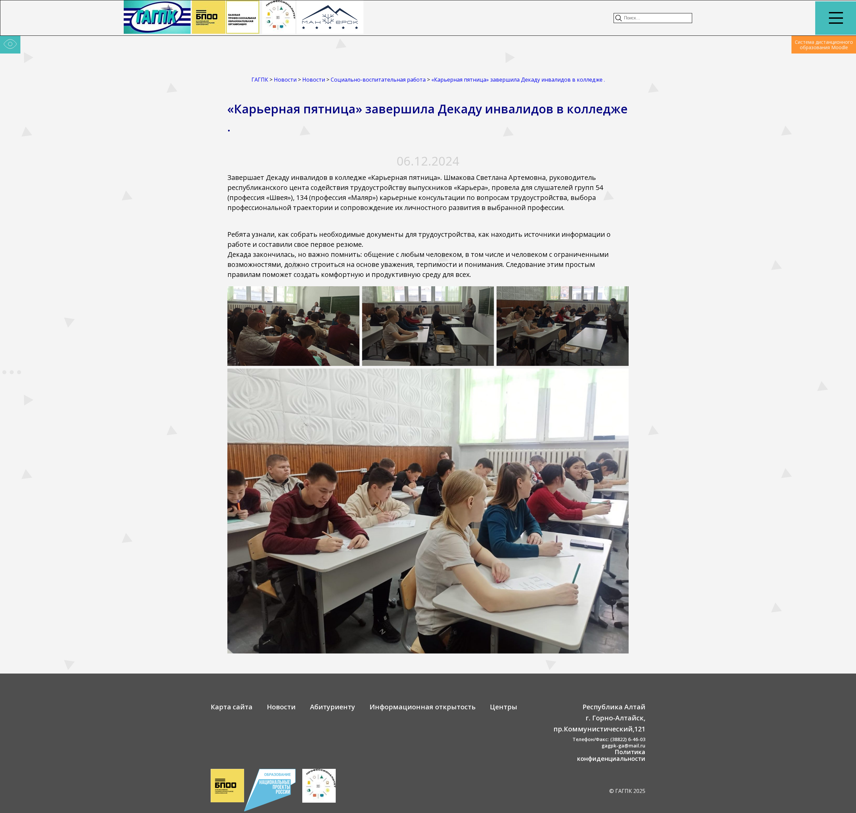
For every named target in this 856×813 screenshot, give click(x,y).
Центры (503, 706)
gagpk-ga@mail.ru (623, 745)
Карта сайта (231, 706)
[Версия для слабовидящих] (10, 44)
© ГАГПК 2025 (627, 791)
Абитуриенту (332, 706)
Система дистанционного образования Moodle (824, 44)
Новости (281, 706)
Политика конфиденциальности (611, 755)
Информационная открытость (422, 706)
